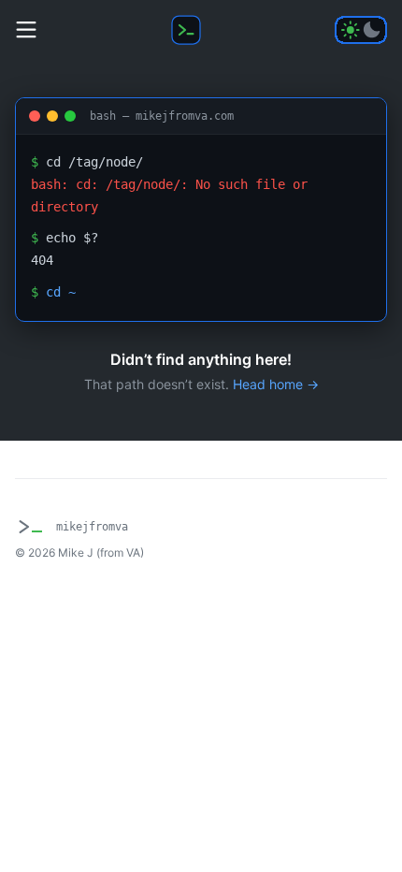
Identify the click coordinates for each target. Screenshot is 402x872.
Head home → (276, 384)
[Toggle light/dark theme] (361, 30)
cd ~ (61, 291)
